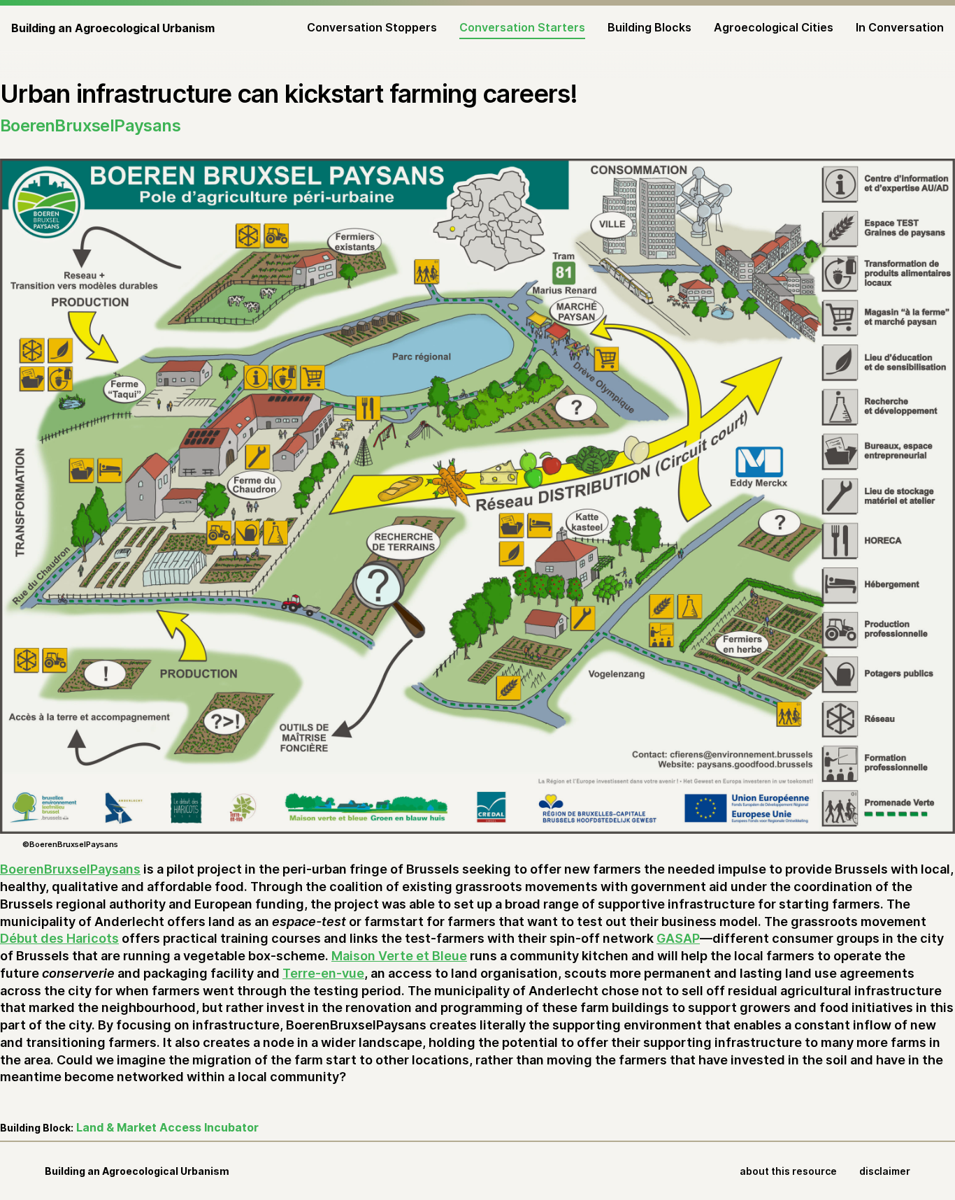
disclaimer (884, 1171)
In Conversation (900, 27)
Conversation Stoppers (372, 27)
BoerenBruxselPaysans (70, 869)
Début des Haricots (59, 938)
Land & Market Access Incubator (167, 1127)
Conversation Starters (522, 27)
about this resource (788, 1171)
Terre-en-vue (323, 973)
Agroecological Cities (773, 27)
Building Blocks (649, 27)
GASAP (678, 938)
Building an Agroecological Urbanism (113, 28)
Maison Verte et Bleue (399, 955)
